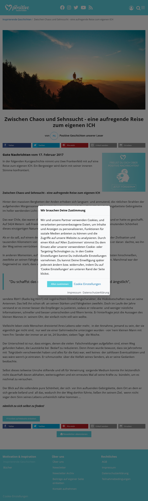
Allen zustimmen (60, 284)
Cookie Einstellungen (87, 284)
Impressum (74, 292)
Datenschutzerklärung (96, 292)
